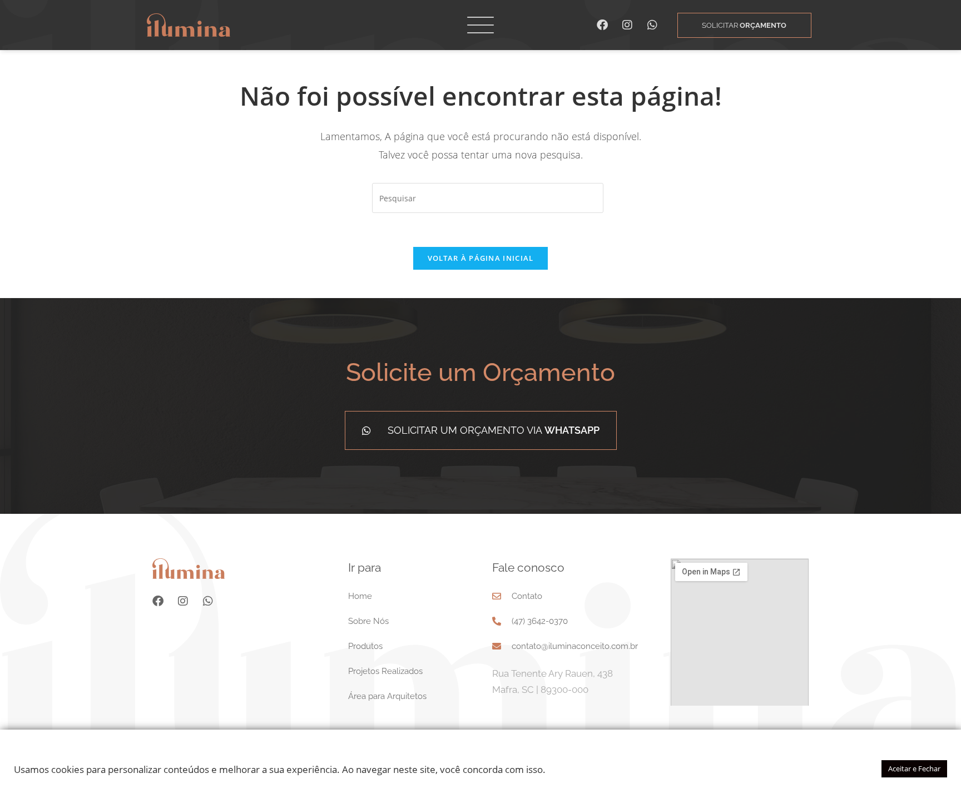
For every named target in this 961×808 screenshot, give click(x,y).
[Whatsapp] (652, 25)
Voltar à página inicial (481, 258)
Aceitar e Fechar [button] (914, 769)
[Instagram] (627, 25)
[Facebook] (602, 25)
